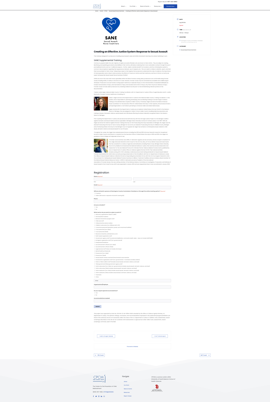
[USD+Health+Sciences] (157, 385)
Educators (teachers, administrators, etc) (107, 234)
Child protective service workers (104, 223)
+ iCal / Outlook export (160, 336)
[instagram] (98, 396)
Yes (97, 207)
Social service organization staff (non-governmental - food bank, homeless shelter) (118, 259)
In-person (98, 193)
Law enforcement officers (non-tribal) (106, 244)
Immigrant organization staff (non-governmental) (109, 240)
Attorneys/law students (102, 216)
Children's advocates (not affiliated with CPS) (108, 225)
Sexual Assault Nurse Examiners (116, 11)
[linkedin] (101, 396)
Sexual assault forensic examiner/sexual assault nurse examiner (112, 257)
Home (97, 11)
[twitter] (96, 396)
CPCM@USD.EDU (109, 392)
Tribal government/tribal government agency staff (109, 264)
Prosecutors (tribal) (101, 255)
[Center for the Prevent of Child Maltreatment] (97, 3)
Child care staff (100, 221)
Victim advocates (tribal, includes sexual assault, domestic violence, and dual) (116, 268)
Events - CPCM (103, 11)
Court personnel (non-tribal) (103, 229)
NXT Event (204, 355)
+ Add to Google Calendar (106, 336)
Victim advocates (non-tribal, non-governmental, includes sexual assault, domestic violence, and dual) (123, 266)
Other (97, 277)
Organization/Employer (101, 284)
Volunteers (98, 274)
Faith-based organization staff (104, 236)
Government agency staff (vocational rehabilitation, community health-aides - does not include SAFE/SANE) (124, 238)
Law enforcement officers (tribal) (104, 246)
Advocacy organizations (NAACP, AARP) (106, 214)
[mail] (104, 396)
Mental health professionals (103, 251)
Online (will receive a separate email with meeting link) (110, 195)
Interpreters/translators (102, 242)
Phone (96, 199)
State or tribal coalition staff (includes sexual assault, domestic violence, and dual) (117, 262)
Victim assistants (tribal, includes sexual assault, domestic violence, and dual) (116, 272)
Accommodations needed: (102, 298)
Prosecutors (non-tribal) (102, 253)
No (96, 209)
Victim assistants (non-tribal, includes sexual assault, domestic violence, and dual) (117, 270)
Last (134, 181)
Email (98, 185)
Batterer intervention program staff (105, 218)
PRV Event (101, 355)
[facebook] (93, 396)
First (95, 181)
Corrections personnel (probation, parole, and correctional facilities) (113, 227)
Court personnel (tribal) (102, 231)
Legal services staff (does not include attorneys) (108, 249)
